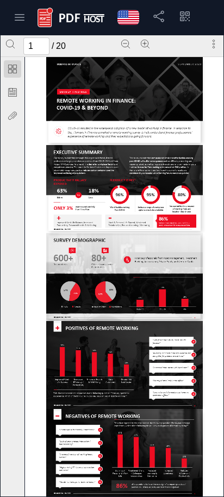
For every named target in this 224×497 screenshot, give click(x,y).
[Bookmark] (12, 92)
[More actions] (213, 44)
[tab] (12, 71)
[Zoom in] (145, 44)
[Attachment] (12, 115)
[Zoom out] (125, 44)
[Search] (10, 44)
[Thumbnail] (12, 69)
